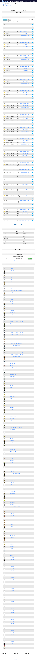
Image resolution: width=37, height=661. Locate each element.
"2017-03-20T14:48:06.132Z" (24, 131)
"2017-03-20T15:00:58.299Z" (24, 116)
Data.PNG (11, 517)
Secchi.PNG (11, 522)
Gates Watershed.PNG (13, 411)
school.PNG (11, 365)
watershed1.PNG (12, 493)
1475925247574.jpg (13, 270)
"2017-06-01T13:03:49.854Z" (24, 64)
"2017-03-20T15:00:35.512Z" (24, 120)
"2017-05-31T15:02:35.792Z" (24, 83)
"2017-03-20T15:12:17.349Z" (24, 101)
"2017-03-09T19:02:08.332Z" (24, 179)
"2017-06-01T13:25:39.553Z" (24, 53)
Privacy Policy (15, 659)
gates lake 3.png (12, 400)
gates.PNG (11, 409)
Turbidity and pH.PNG (13, 484)
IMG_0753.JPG (12, 559)
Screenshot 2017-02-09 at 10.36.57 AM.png (16, 469)
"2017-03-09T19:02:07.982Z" (24, 184)
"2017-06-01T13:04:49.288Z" (24, 59)
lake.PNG (11, 387)
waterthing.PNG (12, 460)
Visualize (5, 19)
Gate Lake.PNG (12, 405)
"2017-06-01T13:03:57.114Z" (24, 61)
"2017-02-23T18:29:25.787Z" (24, 211)
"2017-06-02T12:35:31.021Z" (24, 40)
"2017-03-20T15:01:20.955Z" (24, 114)
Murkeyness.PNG (12, 464)
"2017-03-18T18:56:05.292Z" (24, 140)
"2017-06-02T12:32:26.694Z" (24, 42)
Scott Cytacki (5, 4)
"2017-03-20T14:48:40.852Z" (24, 129)
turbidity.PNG (12, 471)
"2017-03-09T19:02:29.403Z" (24, 172)
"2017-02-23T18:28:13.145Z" (24, 213)
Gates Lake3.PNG (12, 303)
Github (15, 658)
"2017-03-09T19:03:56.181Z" (24, 167)
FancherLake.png (12, 319)
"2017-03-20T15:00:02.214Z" (24, 125)
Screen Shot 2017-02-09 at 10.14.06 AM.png (16, 442)
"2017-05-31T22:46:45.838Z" (24, 70)
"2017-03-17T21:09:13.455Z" (24, 142)
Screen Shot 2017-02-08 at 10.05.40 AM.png (16, 321)
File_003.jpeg (12, 440)
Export (9, 19)
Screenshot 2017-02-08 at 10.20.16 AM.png (16, 341)
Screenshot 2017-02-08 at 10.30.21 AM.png (16, 356)
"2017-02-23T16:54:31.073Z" (24, 215)
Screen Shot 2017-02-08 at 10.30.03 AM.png (16, 354)
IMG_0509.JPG (12, 645)
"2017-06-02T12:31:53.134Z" (24, 46)
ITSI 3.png (11, 458)
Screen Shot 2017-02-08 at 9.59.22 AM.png (16, 336)
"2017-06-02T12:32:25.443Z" (24, 44)
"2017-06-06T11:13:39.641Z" (24, 31)
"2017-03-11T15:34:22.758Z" (24, 162)
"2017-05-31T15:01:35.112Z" (24, 94)
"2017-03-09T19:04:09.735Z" (24, 164)
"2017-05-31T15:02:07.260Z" (24, 90)
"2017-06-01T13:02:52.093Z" (24, 66)
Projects (12, 1)
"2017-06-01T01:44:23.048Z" (24, 68)
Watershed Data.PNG (13, 451)
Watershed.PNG (12, 330)
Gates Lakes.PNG (12, 502)
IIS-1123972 (26, 658)
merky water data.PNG (13, 363)
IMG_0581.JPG (12, 599)
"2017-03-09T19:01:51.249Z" (24, 195)
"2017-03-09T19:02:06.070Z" (24, 189)
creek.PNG (11, 555)
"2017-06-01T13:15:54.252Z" (24, 55)
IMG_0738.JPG (12, 643)
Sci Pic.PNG (11, 495)
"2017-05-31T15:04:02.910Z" (24, 77)
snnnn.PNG (11, 462)
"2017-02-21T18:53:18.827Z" (24, 220)
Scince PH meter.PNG (13, 533)
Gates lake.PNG (12, 418)
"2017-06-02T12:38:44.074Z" (24, 35)
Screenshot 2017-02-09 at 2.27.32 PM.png (16, 528)
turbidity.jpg (11, 279)
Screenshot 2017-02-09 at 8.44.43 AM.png (16, 427)
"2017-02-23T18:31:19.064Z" (24, 207)
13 (21, 224)
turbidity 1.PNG (12, 310)
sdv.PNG (11, 420)
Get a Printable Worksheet (19, 260)
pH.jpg (11, 277)
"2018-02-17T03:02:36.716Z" (24, 29)
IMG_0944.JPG (12, 557)
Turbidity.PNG (12, 524)
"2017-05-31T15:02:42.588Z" (24, 81)
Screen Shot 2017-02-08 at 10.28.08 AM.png (16, 352)
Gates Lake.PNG (12, 429)
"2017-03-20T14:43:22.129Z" (24, 138)
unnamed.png (12, 482)
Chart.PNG (11, 301)
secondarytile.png (12, 272)
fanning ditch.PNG (12, 314)
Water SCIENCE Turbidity (10, 5)
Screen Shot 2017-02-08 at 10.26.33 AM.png (16, 367)
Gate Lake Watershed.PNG (14, 416)
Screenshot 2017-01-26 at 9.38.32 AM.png (16, 290)
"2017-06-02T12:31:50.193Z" (24, 48)
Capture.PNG (12, 323)
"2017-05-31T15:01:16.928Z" (24, 96)
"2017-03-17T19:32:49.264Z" (24, 157)
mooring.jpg (11, 268)
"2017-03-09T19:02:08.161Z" (24, 181)
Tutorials (22, 1)
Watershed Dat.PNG (13, 453)
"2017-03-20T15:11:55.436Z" (24, 103)
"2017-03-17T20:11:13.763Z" (24, 151)
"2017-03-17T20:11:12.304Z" (24, 153)
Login (30, 1)
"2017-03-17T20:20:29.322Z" (24, 149)
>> (23, 224)
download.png (12, 292)
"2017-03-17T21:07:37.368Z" (24, 144)
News (26, 1)
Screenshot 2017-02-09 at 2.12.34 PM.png (16, 506)
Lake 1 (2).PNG (12, 515)
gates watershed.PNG (13, 325)
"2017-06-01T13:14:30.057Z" (24, 57)
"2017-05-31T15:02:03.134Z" (24, 92)
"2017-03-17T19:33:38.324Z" (24, 155)
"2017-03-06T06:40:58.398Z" (24, 200)
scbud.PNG (11, 438)
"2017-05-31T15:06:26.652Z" (24, 72)
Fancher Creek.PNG (13, 374)
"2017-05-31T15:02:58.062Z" (24, 79)
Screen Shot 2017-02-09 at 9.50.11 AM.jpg (16, 447)
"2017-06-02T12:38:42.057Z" (24, 37)
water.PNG (11, 385)
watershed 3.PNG (12, 480)
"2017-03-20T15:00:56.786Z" (24, 118)
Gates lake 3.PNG (12, 431)
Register (34, 1)
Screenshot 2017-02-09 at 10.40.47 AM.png (16, 473)
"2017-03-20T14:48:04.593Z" (24, 133)
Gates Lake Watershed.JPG (14, 383)
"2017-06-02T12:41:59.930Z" (24, 33)
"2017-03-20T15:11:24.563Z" (24, 107)
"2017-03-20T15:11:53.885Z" (24, 105)
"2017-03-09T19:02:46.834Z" (24, 169)
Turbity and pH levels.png (13, 491)
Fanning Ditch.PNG (12, 396)
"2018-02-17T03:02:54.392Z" (24, 24)
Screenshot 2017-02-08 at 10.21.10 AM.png (16, 343)
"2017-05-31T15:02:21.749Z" (24, 85)
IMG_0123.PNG (12, 566)
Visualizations (17, 1)
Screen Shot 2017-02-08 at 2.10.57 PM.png (16, 389)
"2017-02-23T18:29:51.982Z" (24, 209)
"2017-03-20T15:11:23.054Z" (24, 109)
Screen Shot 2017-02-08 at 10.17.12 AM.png (16, 332)
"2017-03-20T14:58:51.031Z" (24, 127)
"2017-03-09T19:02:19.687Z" (24, 175)
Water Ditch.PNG (12, 535)
